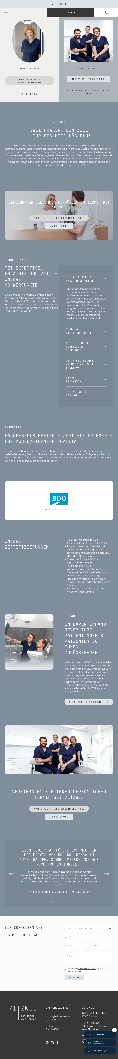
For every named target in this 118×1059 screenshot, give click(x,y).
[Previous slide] (11, 873)
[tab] (42, 509)
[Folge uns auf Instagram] (52, 1042)
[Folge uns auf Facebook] (57, 1042)
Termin (70, 12)
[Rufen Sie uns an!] (106, 12)
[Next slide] (106, 873)
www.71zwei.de (90, 1029)
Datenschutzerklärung (87, 969)
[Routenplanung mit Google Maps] (47, 1042)
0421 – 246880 (91, 1023)
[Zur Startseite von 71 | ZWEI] (59, 4)
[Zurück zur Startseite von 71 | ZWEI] (22, 1013)
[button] (86, 279)
